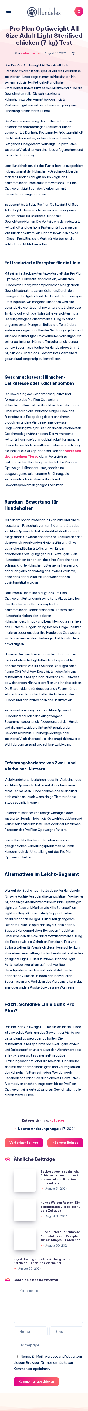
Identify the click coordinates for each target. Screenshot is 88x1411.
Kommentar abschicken (36, 1381)
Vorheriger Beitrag (23, 1142)
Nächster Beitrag (65, 1142)
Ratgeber (57, 1120)
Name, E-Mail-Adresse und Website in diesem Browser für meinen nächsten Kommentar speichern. (48, 1362)
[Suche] (78, 11)
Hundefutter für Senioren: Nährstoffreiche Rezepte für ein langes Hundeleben (60, 1236)
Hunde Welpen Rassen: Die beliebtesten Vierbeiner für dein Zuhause (61, 1206)
